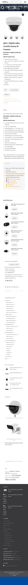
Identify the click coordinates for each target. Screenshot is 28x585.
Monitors (8, 348)
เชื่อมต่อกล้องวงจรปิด (7, 555)
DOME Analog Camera (10, 320)
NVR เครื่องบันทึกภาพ (9, 324)
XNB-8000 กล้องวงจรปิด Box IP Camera (17, 249)
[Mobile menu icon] (25, 2)
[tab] (14, 109)
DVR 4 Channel (9, 338)
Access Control (8, 356)
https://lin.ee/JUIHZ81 (15, 179)
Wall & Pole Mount (10, 342)
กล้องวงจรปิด (6, 102)
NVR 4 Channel (9, 330)
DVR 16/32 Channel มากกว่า (11, 334)
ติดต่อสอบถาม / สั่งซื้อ (14, 264)
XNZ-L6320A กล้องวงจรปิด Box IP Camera (17, 222)
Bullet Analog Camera (10, 316)
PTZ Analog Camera (10, 322)
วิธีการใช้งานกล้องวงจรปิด (8, 559)
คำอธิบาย (5, 110)
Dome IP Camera (10, 99)
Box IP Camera (9, 302)
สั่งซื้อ (5, 90)
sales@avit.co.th (13, 183)
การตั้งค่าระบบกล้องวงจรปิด (8, 557)
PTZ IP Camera (9, 308)
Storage (8, 354)
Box (5, 358)
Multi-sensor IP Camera (11, 312)
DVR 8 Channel (9, 336)
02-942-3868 (12, 181)
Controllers (8, 352)
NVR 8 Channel (9, 328)
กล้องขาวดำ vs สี (6, 553)
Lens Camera (9, 346)
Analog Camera (8, 314)
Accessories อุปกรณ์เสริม (10, 340)
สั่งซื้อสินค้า (6, 94)
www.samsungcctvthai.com (13, 186)
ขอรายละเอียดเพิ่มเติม (14, 90)
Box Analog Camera (10, 318)
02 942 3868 (12, 270)
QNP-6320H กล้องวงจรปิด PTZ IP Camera (17, 213)
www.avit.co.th (10, 184)
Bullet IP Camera (9, 304)
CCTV (8, 101)
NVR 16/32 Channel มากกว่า (11, 326)
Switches (8, 350)
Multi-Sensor (7, 477)
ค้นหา (21, 290)
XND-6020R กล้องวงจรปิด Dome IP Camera (17, 240)
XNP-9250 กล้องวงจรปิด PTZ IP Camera (17, 204)
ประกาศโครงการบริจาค (7, 551)
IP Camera (15, 99)
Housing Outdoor (9, 344)
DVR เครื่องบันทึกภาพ (9, 332)
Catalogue (7, 163)
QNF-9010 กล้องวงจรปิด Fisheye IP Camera (16, 231)
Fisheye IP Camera (10, 310)
